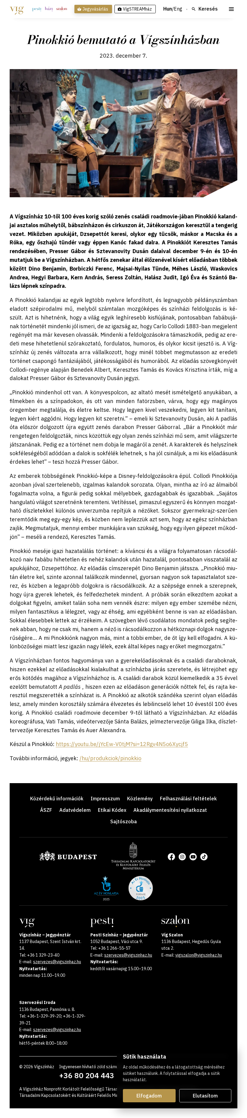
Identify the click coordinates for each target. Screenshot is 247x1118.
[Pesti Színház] (36, 9)
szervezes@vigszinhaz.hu (57, 961)
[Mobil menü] (231, 9)
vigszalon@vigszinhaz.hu (198, 955)
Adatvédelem (75, 810)
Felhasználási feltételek (188, 799)
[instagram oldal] (182, 856)
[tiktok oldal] (204, 856)
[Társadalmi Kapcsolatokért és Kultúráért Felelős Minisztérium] (133, 868)
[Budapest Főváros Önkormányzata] (68, 859)
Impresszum (105, 799)
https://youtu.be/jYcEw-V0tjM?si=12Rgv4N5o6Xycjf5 (122, 744)
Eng (178, 9)
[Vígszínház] (17, 9)
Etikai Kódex (112, 810)
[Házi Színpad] (48, 9)
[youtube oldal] (193, 856)
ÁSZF (46, 810)
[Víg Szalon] (61, 9)
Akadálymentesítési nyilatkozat (170, 810)
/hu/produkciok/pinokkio (110, 758)
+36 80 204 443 (86, 1075)
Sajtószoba (123, 821)
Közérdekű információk (56, 799)
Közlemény (140, 799)
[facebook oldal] (171, 856)
